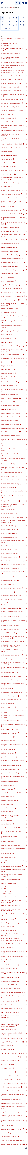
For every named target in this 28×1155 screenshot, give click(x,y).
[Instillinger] (26, 1148)
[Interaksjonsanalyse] (23, 3)
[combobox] (10, 3)
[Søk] (16, 3)
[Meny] (26, 3)
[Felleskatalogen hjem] (2, 3)
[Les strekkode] (19, 3)
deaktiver (11, 7)
